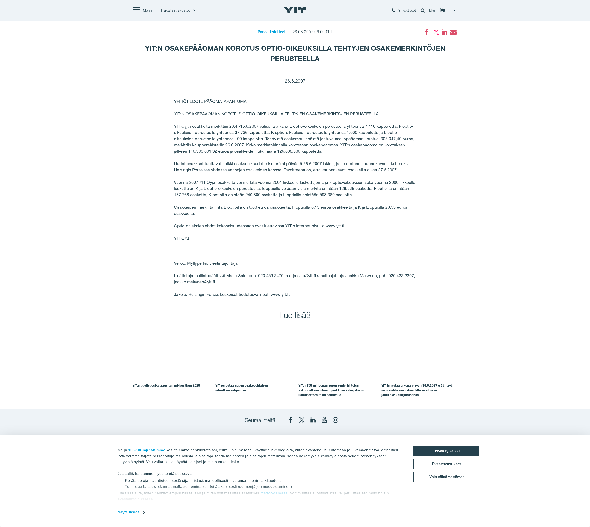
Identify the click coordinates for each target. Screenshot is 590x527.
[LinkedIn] (444, 32)
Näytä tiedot (128, 512)
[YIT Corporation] (313, 420)
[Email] (453, 32)
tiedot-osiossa (274, 493)
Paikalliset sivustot (176, 10)
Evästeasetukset (446, 464)
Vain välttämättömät (446, 477)
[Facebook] (427, 32)
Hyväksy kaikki (446, 451)
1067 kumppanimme (146, 450)
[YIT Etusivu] (295, 10)
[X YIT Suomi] (301, 420)
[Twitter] (436, 32)
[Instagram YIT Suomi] (335, 420)
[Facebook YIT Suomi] (290, 420)
